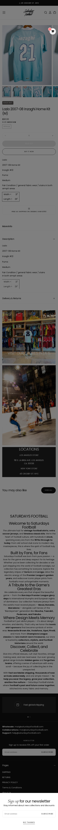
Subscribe (47, 814)
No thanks (29, 822)
